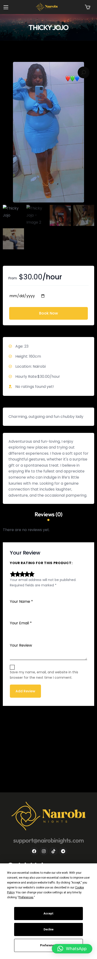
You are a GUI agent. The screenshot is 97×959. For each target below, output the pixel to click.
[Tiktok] (53, 851)
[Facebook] (34, 851)
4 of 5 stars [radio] (26, 574)
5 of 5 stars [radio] (31, 574)
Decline (48, 929)
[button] (87, 7)
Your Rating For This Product (41, 563)
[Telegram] (63, 851)
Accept (48, 913)
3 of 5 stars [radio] (21, 574)
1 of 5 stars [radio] (12, 574)
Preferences (48, 945)
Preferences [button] (26, 897)
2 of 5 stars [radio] (17, 574)
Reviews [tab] (48, 514)
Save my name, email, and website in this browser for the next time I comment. (44, 675)
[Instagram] (44, 851)
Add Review (25, 691)
